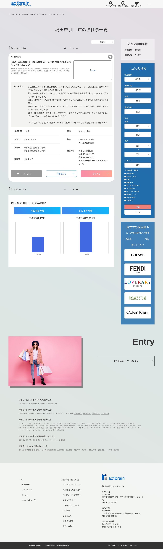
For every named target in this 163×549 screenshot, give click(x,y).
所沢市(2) (109, 450)
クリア (138, 212)
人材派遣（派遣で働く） (72, 489)
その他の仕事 (59, 430)
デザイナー (96, 425)
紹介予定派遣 (27, 440)
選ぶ (138, 100)
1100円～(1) (105, 413)
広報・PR (26, 428)
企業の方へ (67, 515)
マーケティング (35, 428)
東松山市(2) (92, 450)
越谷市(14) (37, 450)
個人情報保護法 (35, 545)
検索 (138, 207)
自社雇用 (62, 440)
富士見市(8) (69, 450)
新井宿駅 (41, 147)
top (21, 479)
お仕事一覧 (43, 14)
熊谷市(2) (116, 450)
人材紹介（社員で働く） (72, 495)
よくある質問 (68, 521)
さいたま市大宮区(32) (26, 450)
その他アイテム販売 (127, 423)
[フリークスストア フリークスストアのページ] (137, 298)
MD (111, 425)
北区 (147, 238)
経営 (51, 428)
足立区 (128, 238)
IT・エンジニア (70, 428)
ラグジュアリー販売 (25, 423)
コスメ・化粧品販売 (69, 423)
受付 (59, 428)
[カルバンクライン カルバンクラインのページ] (137, 312)
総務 (139, 425)
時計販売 (98, 423)
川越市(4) (77, 450)
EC (63, 428)
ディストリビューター (83, 428)
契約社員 (41, 440)
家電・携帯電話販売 (51, 425)
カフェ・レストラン (127, 428)
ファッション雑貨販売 (26, 425)
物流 (118, 428)
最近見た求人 (123, 6)
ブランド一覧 (27, 489)
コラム (24, 495)
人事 (20, 428)
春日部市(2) (101, 450)
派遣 (20, 440)
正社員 (35, 440)
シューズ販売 (90, 423)
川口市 (62, 14)
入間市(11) (60, 450)
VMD (114, 425)
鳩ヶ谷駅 (41, 150)
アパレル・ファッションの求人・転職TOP (22, 14)
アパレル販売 (37, 423)
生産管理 (120, 425)
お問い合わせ (68, 526)
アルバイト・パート (51, 440)
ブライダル (46, 430)
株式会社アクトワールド (112, 527)
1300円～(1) (87, 413)
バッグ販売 (81, 423)
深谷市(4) (85, 450)
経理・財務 (44, 428)
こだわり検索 (111, 6)
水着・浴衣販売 (39, 425)
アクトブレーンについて (72, 484)
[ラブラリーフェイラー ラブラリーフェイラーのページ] (137, 284)
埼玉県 (53, 14)
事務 (55, 428)
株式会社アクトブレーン (113, 486)
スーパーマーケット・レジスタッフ (30, 430)
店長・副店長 (64, 425)
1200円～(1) (96, 413)
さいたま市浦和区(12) (49, 450)
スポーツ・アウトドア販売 (111, 423)
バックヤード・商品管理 (84, 425)
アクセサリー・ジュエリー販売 (52, 423)
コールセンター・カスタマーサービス (103, 428)
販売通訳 (72, 425)
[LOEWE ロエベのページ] (137, 255)
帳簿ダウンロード (72, 505)
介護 (52, 430)
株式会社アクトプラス (111, 524)
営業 (125, 425)
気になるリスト (136, 6)
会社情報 (66, 510)
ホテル (137, 428)
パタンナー (105, 425)
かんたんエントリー (30, 500)
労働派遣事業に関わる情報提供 (57, 545)
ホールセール (132, 425)
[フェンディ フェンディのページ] (137, 269)
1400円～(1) (78, 413)
